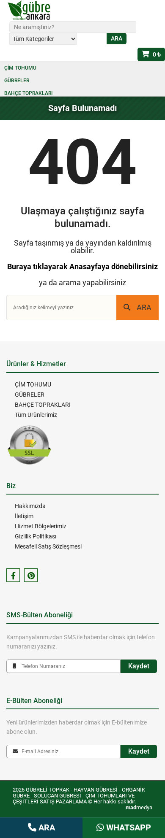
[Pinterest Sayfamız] (31, 575)
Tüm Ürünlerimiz (36, 415)
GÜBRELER (16, 81)
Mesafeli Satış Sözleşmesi (48, 546)
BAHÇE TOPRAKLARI (28, 93)
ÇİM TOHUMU (20, 68)
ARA (144, 307)
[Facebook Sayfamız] (13, 575)
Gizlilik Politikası (35, 536)
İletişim (24, 516)
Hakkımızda (30, 506)
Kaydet (138, 666)
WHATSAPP (127, 827)
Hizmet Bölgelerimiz (40, 526)
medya (139, 807)
